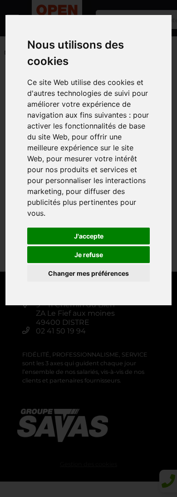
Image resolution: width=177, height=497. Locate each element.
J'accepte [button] (88, 236)
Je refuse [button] (88, 254)
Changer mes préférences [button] (88, 273)
